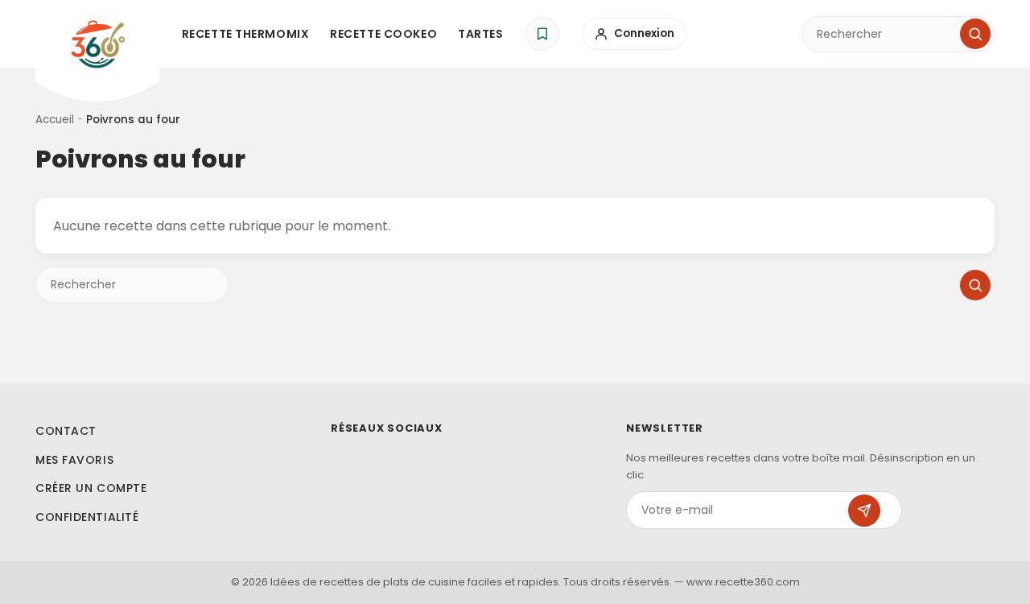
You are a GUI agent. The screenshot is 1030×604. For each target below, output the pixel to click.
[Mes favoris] (542, 34)
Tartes (480, 34)
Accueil (54, 119)
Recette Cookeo (383, 34)
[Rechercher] (975, 34)
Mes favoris (74, 460)
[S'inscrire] (864, 510)
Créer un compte (90, 488)
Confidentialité (86, 517)
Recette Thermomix (246, 34)
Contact (66, 431)
